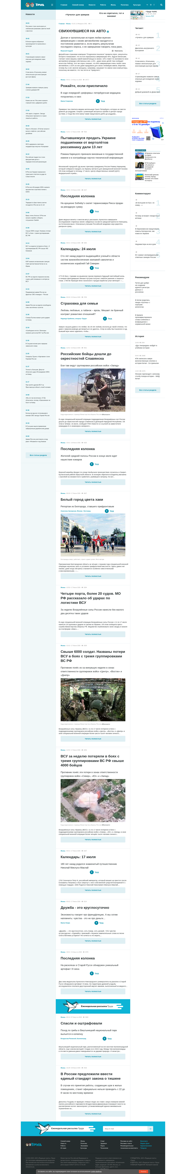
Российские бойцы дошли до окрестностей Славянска (86, 356)
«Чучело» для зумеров (77, 14)
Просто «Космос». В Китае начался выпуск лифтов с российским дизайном (37, 131)
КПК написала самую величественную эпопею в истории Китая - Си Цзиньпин (147, 361)
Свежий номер (78, 5)
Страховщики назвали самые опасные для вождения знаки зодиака (35, 59)
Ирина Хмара (65, 923)
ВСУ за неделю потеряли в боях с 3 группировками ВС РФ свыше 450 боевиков (38, 248)
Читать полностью (93, 119)
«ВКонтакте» (106, 414)
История (63, 1148)
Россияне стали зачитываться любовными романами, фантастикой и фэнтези (38, 28)
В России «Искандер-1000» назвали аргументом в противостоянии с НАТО (38, 189)
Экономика (84, 1146)
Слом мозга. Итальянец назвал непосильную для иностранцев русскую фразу (36, 74)
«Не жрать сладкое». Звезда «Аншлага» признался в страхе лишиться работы (36, 116)
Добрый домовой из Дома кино (147, 92)
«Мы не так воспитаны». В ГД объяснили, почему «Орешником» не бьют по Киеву (38, 400)
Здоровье (103, 1143)
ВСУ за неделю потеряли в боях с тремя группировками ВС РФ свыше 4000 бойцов (92, 760)
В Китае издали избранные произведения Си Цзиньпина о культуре (36, 44)
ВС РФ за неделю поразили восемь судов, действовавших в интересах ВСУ (37, 279)
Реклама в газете (126, 1143)
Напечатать (119, 51)
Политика (124, 5)
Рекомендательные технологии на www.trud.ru (129, 1147)
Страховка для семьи (79, 303)
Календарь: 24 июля (78, 249)
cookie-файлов (96, 1171)
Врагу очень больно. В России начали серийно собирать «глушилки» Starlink (36, 218)
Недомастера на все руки (145, 244)
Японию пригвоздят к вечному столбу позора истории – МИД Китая (147, 376)
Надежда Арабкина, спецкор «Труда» (74, 318)
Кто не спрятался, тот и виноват (111, 14)
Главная (64, 5)
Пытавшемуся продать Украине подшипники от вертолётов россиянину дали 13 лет (88, 142)
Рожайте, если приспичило (84, 86)
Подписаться (150, 1129)
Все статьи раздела (38, 455)
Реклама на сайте (126, 1141)
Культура (137, 5)
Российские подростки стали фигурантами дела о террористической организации (36, 159)
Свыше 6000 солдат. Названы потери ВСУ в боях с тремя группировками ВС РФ (93, 656)
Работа (103, 5)
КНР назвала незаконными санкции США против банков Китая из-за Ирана (37, 264)
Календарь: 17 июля (78, 857)
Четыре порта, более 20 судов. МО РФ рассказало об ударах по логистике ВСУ (91, 598)
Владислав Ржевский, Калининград (73, 1038)
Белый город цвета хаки (82, 499)
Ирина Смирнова (67, 101)
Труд (102, 101)
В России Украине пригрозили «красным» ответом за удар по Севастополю (36, 174)
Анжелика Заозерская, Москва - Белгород (76, 511)
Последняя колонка (78, 196)
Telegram (143, 1148)
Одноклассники (146, 1146)
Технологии (104, 1148)
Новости (92, 5)
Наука (102, 1146)
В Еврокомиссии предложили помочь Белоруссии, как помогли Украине (147, 231)
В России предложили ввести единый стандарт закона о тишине (91, 1076)
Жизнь (113, 5)
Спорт (102, 1141)
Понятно (143, 1171)
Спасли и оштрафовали (81, 1023)
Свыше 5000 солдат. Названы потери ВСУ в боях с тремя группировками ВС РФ (38, 233)
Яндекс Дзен (144, 1143)
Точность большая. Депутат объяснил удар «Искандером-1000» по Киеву (38, 372)
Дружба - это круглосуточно (85, 908)
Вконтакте (144, 1141)
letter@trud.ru (104, 1169)
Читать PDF (150, 16)
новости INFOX (140, 150)
